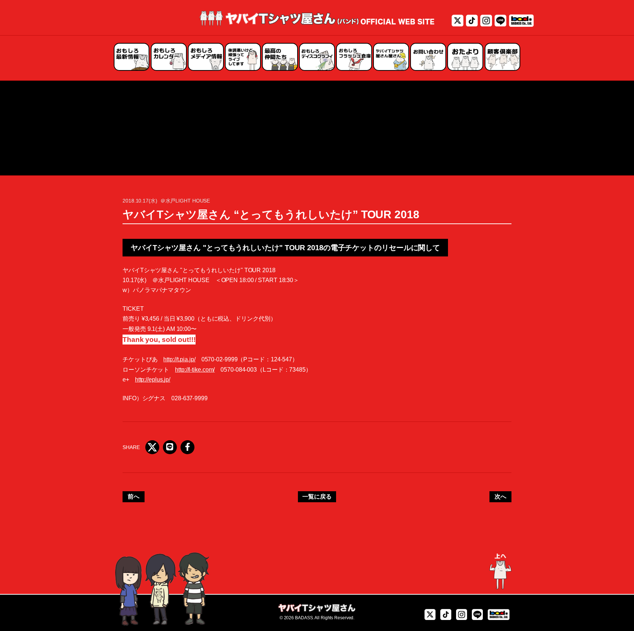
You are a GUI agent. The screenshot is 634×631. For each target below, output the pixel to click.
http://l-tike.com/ (195, 369)
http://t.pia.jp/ (179, 359)
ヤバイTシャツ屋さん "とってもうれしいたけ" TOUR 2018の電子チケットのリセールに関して (285, 248)
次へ (500, 496)
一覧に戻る (317, 496)
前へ (133, 496)
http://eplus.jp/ (152, 379)
